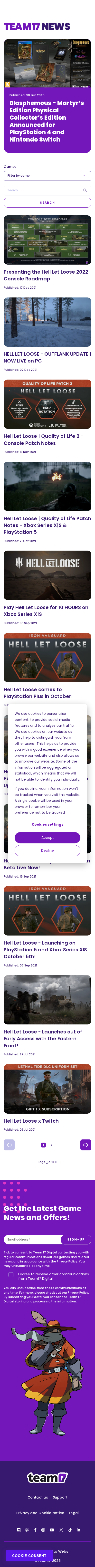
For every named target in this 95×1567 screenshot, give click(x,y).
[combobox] (47, 190)
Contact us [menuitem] (38, 1497)
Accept (47, 837)
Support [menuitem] (60, 1497)
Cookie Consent (29, 1555)
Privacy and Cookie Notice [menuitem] (40, 1512)
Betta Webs (58, 1551)
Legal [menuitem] (74, 1512)
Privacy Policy (67, 1261)
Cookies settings (47, 824)
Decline (47, 850)
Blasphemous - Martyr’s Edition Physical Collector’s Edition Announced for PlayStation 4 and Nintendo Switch (47, 121)
